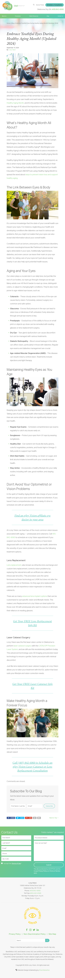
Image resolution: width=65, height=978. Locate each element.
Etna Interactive (44, 970)
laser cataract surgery (22, 645)
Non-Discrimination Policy (35, 934)
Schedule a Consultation (54, 5)
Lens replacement (14, 565)
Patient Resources (33, 16)
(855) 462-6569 (35, 893)
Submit (48, 865)
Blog (48, 16)
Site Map (52, 934)
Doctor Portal (40, 5)
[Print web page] (35, 818)
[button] (28, 818)
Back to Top (53, 818)
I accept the (7, 863)
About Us (4, 16)
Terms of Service (55, 871)
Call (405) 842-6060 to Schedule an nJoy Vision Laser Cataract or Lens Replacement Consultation (32, 767)
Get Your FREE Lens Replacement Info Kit (32, 623)
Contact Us (60, 16)
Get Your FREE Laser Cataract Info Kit (32, 686)
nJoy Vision (12, 50)
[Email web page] (39, 818)
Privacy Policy (42, 871)
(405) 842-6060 (35, 890)
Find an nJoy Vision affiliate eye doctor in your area (32, 517)
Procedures (18, 16)
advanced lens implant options (34, 596)
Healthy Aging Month (15, 103)
